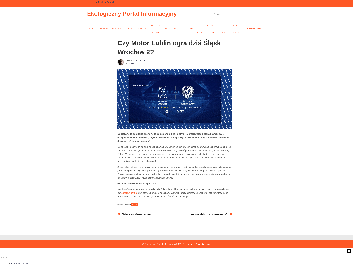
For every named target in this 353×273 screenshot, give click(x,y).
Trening (235, 32)
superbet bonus (129, 193)
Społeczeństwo (218, 32)
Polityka (188, 29)
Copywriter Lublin (122, 29)
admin (131, 64)
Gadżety (141, 29)
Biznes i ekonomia (98, 29)
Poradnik (212, 25)
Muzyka (155, 32)
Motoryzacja (172, 29)
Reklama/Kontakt (106, 2)
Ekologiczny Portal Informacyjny (132, 13)
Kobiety (201, 32)
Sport (235, 25)
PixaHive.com (203, 244)
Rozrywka (155, 25)
